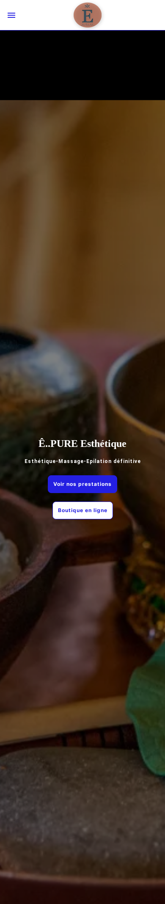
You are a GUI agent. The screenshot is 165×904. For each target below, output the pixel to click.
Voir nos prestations (82, 484)
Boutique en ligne (82, 510)
